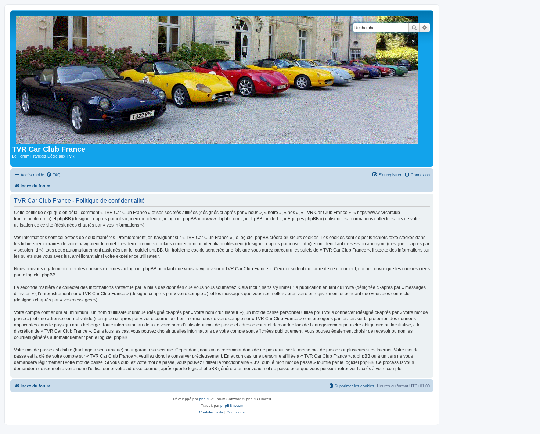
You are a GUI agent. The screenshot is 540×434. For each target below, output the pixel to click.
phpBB (205, 399)
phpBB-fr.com (231, 406)
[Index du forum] (218, 78)
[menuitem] (53, 174)
